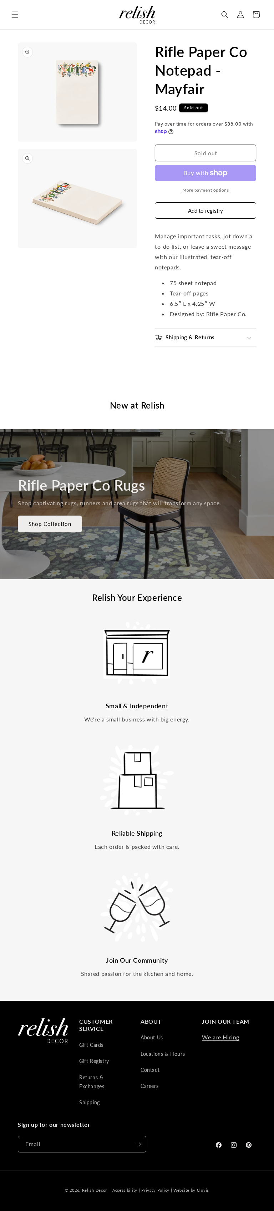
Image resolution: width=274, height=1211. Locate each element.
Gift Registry (94, 1061)
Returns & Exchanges (91, 1081)
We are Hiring (220, 1037)
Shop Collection (50, 524)
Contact (150, 1070)
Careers (149, 1086)
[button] (15, 14)
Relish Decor (94, 1190)
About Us (152, 1037)
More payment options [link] (205, 190)
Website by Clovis (191, 1190)
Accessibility (124, 1190)
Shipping (89, 1102)
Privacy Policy (155, 1190)
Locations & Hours (163, 1054)
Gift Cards (91, 1045)
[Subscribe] (138, 1144)
